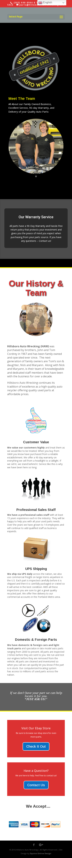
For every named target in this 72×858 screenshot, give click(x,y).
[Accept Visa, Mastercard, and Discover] (34, 828)
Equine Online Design (40, 853)
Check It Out (36, 746)
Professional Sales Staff (36, 510)
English (47, 2)
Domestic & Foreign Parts (36, 639)
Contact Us (36, 785)
